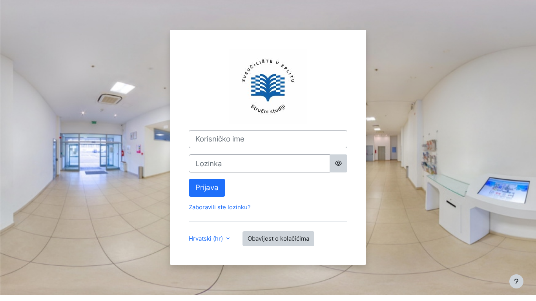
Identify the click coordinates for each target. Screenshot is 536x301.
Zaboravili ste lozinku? (220, 207)
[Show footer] (516, 281)
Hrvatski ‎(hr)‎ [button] (206, 238)
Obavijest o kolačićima (278, 238)
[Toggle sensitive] (338, 163)
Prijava (207, 187)
